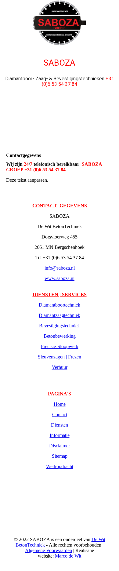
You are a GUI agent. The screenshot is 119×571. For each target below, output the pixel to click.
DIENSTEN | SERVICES (60, 294)
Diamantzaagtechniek (59, 315)
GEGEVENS (73, 205)
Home (60, 404)
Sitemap (59, 456)
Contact (59, 414)
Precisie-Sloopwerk (59, 346)
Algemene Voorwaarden (48, 550)
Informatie (60, 435)
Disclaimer (59, 445)
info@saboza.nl (60, 268)
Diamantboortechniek (59, 304)
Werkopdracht (59, 466)
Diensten (59, 424)
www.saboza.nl (59, 278)
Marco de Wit (68, 555)
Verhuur (59, 367)
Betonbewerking (60, 336)
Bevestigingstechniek (59, 325)
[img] (59, 23)
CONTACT (44, 205)
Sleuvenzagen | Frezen (59, 356)
